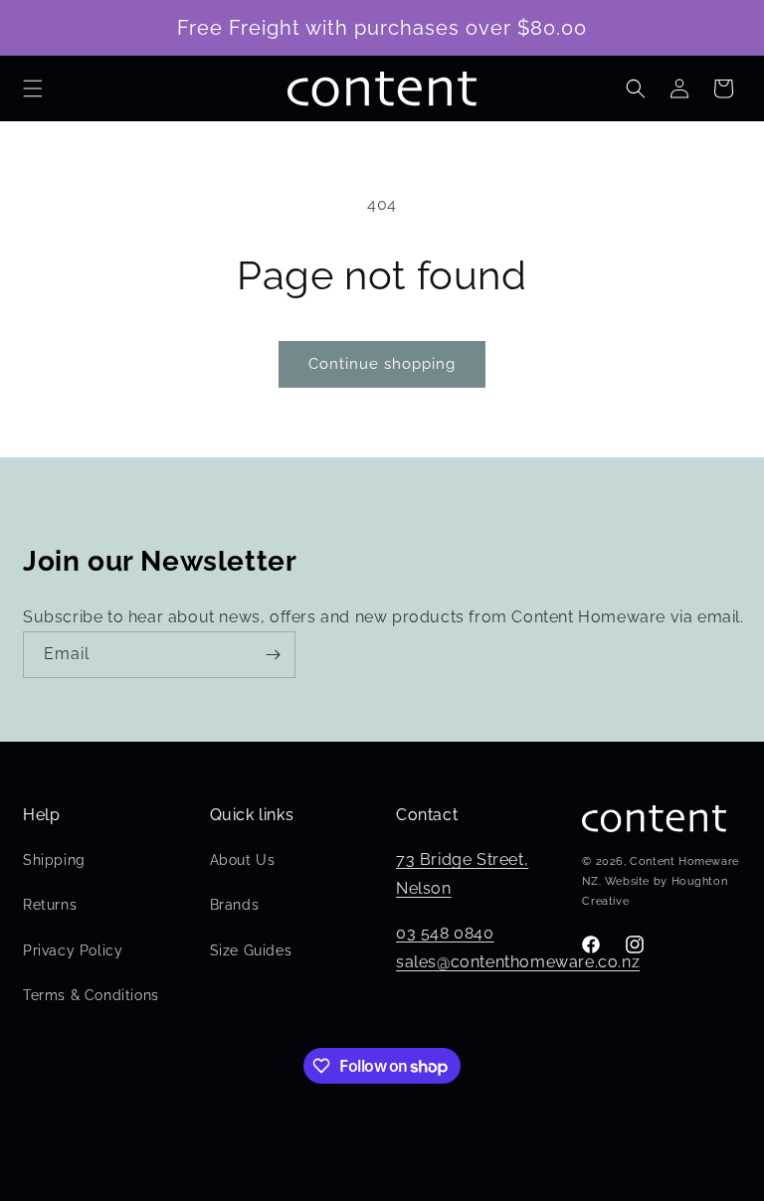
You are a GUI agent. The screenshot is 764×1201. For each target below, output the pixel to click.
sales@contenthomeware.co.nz (518, 961)
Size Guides (251, 950)
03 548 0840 (445, 933)
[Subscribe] (272, 654)
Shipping (54, 860)
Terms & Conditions (91, 995)
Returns (50, 905)
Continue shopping (382, 364)
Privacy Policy (72, 950)
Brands (235, 905)
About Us (243, 860)
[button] (33, 88)
